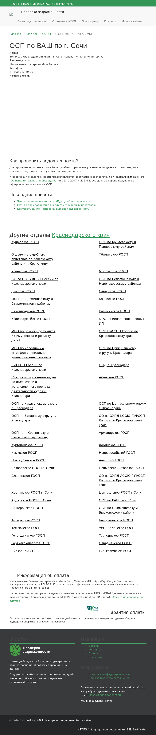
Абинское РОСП (111, 377)
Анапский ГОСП (111, 460)
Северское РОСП (112, 290)
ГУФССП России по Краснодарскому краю (28, 367)
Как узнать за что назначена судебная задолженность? (54, 208)
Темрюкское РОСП (26, 527)
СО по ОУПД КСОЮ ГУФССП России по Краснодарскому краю (122, 420)
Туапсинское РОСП (114, 535)
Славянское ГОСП (25, 475)
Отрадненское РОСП (115, 542)
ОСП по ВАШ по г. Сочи (117, 500)
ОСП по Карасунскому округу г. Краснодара (34, 405)
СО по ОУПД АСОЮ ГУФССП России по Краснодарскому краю (122, 480)
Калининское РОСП (114, 310)
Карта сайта (84, 720)
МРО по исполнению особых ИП (121, 320)
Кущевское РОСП (25, 241)
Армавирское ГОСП (114, 432)
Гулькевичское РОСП (115, 550)
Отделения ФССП (64, 21)
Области (94, 645)
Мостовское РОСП (113, 270)
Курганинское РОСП (27, 444)
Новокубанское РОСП (28, 460)
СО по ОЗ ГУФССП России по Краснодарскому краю (34, 281)
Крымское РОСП (24, 452)
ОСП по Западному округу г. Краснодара (33, 417)
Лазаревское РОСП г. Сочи (32, 467)
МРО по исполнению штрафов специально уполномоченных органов (31, 352)
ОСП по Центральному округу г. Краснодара (122, 405)
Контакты (110, 21)
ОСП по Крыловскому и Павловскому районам (117, 244)
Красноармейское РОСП (30, 318)
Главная (15, 34)
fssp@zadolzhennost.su (105, 695)
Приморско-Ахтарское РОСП (121, 467)
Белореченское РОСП (116, 520)
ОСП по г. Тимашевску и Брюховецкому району (118, 509)
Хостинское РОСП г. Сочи (32, 492)
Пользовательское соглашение (109, 678)
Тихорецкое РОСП (25, 520)
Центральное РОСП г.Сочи (120, 492)
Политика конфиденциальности (109, 674)
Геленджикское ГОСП (28, 535)
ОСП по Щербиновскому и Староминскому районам (32, 300)
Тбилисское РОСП (113, 254)
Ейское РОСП (22, 550)
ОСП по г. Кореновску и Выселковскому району (30, 434)
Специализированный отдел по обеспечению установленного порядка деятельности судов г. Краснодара (33, 386)
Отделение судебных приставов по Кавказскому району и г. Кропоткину (32, 259)
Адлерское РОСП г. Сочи (31, 500)
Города (93, 653)
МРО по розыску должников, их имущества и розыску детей (33, 335)
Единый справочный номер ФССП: (42, 4)
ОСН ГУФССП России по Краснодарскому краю (118, 333)
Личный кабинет (133, 21)
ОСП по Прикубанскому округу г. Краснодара (117, 350)
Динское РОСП (23, 290)
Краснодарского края (81, 234)
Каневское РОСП (112, 298)
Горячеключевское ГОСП (30, 542)
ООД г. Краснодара (114, 364)
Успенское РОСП (24, 270)
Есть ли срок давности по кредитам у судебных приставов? (56, 205)
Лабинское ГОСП (112, 444)
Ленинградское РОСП (28, 310)
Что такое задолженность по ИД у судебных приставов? (54, 201)
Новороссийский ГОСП (117, 452)
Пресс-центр (90, 21)
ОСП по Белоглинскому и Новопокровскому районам (120, 281)
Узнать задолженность (32, 21)
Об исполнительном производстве (34, 180)
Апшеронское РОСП (27, 507)
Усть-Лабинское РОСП (117, 527)
